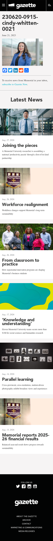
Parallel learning (17, 379)
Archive (26, 520)
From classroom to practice (20, 262)
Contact (26, 524)
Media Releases (26, 531)
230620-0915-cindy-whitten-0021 (20, 23)
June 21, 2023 (9, 35)
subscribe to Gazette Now (14, 84)
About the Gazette (26, 516)
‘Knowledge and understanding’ (18, 321)
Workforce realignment (25, 204)
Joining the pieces (19, 145)
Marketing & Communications (26, 527)
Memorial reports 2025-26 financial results (25, 437)
